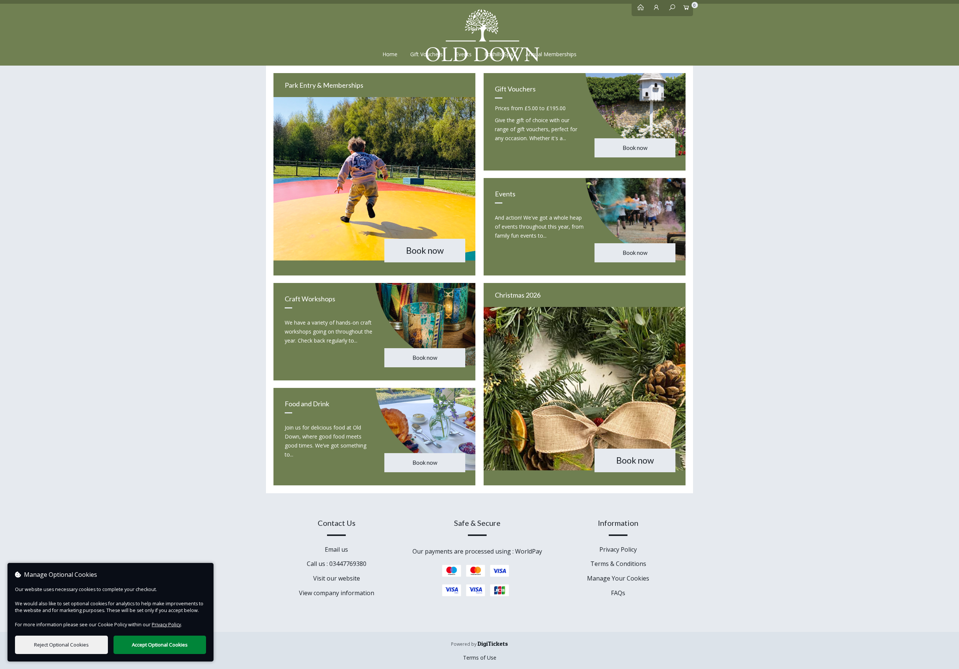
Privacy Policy (618, 549)
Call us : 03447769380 (336, 564)
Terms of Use (479, 657)
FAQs (618, 593)
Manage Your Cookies (618, 578)
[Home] (639, 9)
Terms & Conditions (618, 564)
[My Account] (654, 9)
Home (389, 54)
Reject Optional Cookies (61, 644)
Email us (336, 549)
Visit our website (336, 578)
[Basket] (686, 9)
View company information (336, 593)
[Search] (670, 9)
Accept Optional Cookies (160, 644)
